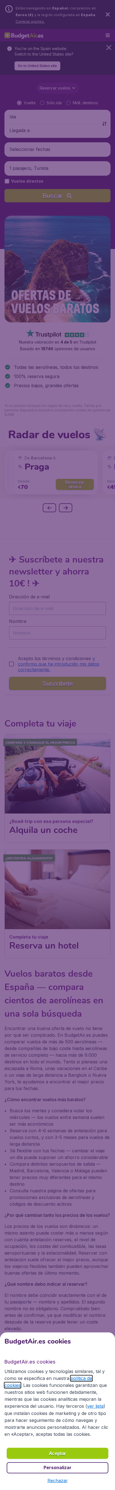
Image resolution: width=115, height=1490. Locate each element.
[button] (57, 1480)
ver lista (95, 1406)
